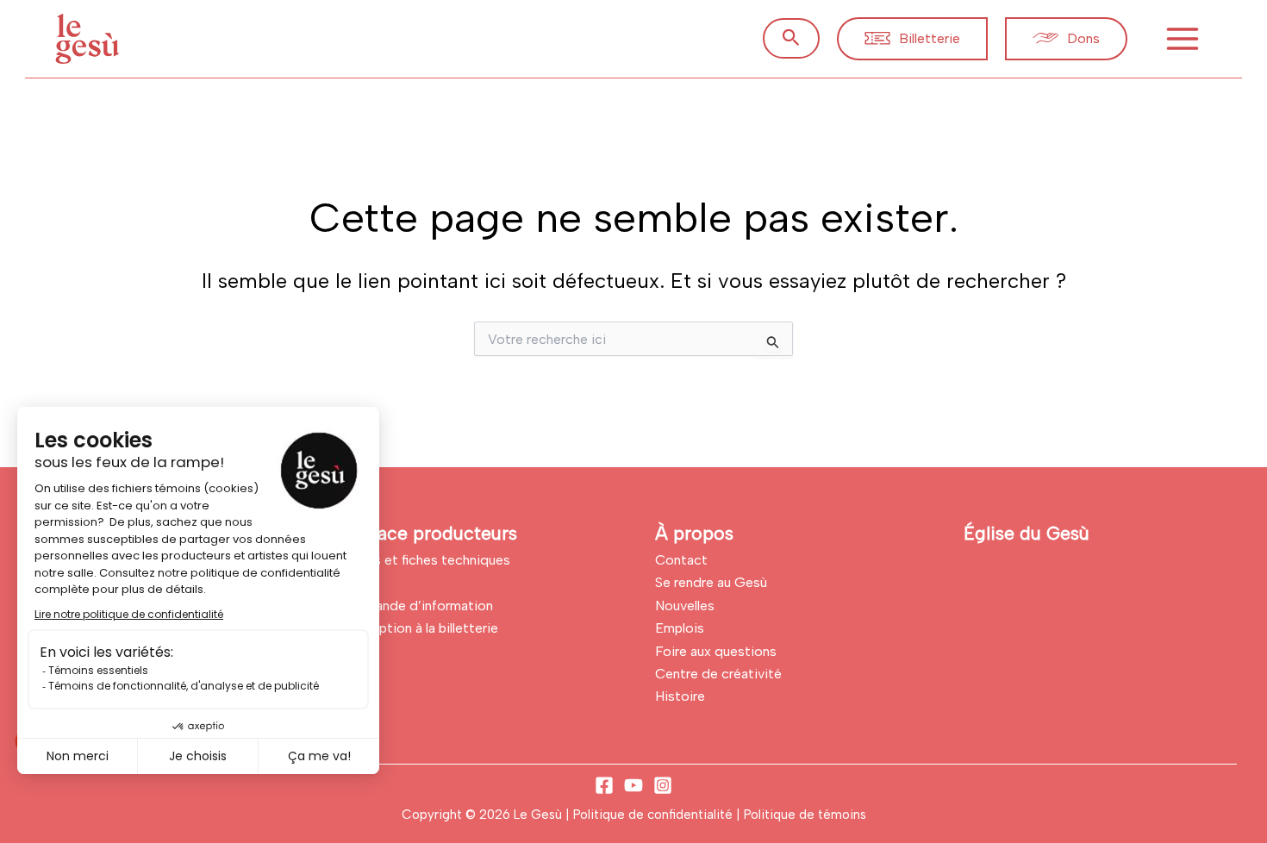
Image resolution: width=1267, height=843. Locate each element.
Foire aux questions (716, 651)
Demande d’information (419, 605)
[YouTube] (633, 785)
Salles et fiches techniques (428, 560)
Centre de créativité (718, 673)
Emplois (679, 628)
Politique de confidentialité (654, 814)
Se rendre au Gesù (711, 582)
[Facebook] (604, 785)
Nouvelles (685, 605)
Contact (681, 560)
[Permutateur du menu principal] (1182, 38)
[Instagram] (662, 785)
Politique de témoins (805, 814)
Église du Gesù (1026, 533)
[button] (791, 38)
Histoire (680, 696)
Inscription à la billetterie (422, 628)
